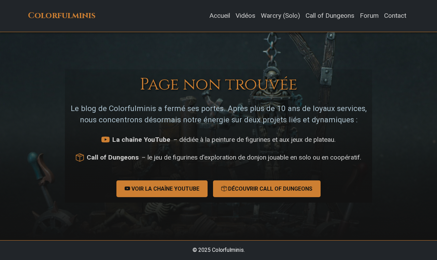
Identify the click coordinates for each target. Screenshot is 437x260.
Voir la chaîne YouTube (164, 189)
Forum (369, 15)
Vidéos (245, 15)
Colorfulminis (62, 15)
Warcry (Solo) (280, 15)
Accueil (219, 15)
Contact (395, 15)
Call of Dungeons (330, 15)
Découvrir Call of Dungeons (269, 189)
